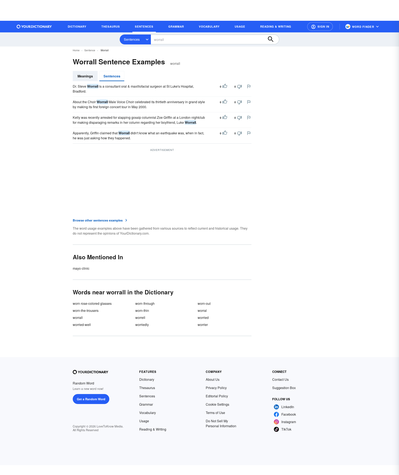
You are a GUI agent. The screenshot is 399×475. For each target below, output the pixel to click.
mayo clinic (81, 268)
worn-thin (142, 310)
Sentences (132, 39)
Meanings (85, 76)
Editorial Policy (217, 396)
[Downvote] (239, 86)
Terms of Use (215, 412)
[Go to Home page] (34, 26)
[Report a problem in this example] (248, 86)
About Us (212, 379)
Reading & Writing (152, 429)
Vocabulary (147, 412)
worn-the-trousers (86, 310)
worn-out (204, 303)
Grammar (146, 404)
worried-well (82, 324)
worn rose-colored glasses (92, 303)
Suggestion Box (284, 387)
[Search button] (272, 39)
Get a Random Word (91, 399)
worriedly (142, 324)
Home (76, 50)
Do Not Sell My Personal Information (221, 423)
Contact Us (280, 379)
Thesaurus (147, 387)
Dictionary (146, 379)
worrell (140, 317)
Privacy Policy (216, 387)
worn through (145, 303)
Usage (144, 421)
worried (203, 317)
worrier (203, 324)
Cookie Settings (217, 404)
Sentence (89, 50)
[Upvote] (224, 86)
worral (202, 310)
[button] (320, 26)
